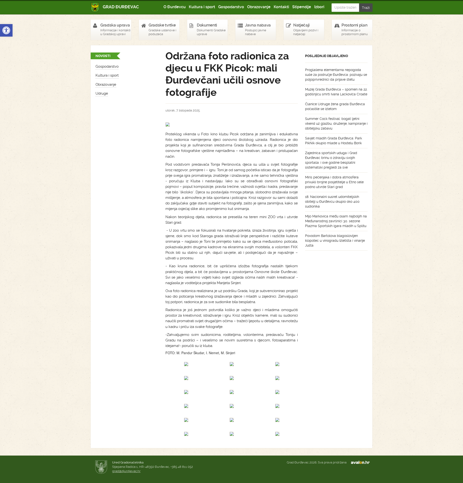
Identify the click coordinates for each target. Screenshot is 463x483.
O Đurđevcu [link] (174, 7)
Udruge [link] (101, 93)
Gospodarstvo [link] (231, 7)
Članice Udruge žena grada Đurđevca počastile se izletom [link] (335, 106)
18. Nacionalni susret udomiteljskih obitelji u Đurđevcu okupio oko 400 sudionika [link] (332, 201)
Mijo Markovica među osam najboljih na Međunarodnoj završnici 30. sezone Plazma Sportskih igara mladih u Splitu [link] (336, 221)
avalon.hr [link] (362, 462)
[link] (6, 30)
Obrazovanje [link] (259, 7)
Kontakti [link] (281, 7)
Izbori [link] (319, 7)
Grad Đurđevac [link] (114, 7)
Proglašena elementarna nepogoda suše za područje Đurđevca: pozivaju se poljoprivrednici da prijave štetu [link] (336, 74)
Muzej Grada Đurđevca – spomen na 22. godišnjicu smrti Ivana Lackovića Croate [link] (336, 91)
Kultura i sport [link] (202, 7)
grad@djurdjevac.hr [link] (126, 471)
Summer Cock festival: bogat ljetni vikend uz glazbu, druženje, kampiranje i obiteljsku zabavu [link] (336, 123)
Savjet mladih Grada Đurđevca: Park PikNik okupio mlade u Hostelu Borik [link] (333, 140)
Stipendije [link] (301, 7)
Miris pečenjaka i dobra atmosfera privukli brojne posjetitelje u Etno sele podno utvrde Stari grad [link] (334, 182)
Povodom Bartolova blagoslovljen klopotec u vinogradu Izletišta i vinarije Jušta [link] (335, 240)
